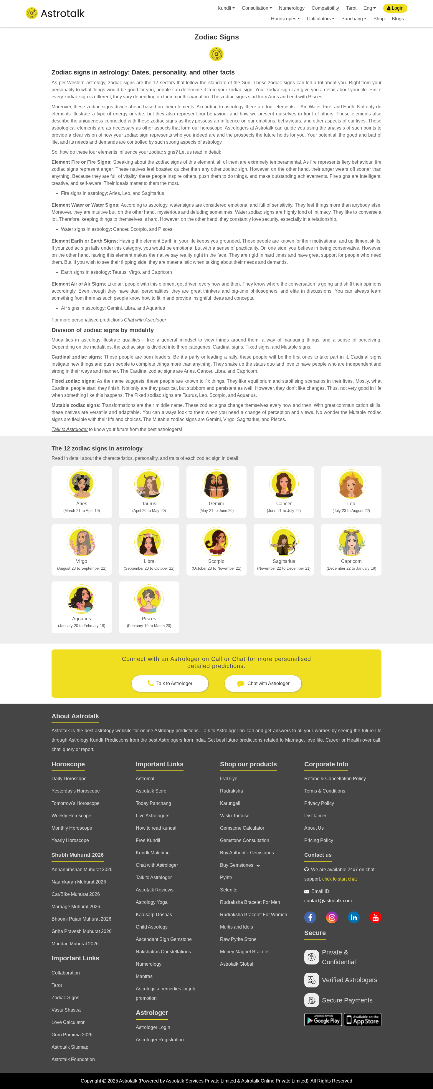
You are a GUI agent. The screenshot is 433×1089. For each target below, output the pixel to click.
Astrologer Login (153, 1027)
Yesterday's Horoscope (76, 790)
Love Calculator (68, 1022)
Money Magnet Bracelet (245, 951)
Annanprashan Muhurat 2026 (82, 869)
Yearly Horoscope (70, 840)
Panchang (352, 18)
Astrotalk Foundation (73, 1059)
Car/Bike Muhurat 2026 (76, 894)
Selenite (228, 889)
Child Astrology (152, 926)
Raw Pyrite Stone (238, 939)
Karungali (230, 803)
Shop (379, 18)
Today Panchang (153, 803)
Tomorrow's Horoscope (76, 803)
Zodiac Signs (65, 997)
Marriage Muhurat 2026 (76, 906)
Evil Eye (228, 778)
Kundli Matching (153, 852)
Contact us (318, 855)
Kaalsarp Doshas (154, 914)
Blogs (398, 18)
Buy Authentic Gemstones (247, 852)
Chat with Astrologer (145, 319)
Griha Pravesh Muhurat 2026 (82, 931)
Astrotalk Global (236, 964)
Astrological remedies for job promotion (165, 993)
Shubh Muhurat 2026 (78, 855)
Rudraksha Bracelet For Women (253, 914)
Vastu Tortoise (234, 815)
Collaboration (66, 972)
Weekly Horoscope (71, 815)
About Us (314, 828)
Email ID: (328, 896)
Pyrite (226, 877)
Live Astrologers (152, 815)
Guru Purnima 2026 (72, 1034)
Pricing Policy (318, 840)
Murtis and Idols (236, 926)
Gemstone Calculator (242, 828)
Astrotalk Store (151, 790)
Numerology (292, 8)
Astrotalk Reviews (154, 889)
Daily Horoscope (69, 778)
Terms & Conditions (324, 790)
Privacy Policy (319, 803)
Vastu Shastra (66, 1009)
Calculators (319, 18)
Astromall (146, 778)
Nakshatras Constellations (163, 951)
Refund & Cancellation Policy (335, 778)
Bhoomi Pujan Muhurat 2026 (81, 918)
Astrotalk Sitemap (70, 1047)
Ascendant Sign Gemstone (164, 939)
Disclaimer (315, 815)
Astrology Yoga (152, 902)
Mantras (144, 976)
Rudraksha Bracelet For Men (250, 902)
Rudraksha (231, 790)
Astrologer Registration (160, 1039)
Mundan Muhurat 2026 (75, 943)
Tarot (351, 8)
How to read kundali (157, 828)
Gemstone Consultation (244, 840)
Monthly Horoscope (72, 828)
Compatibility (325, 8)
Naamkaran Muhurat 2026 (79, 881)
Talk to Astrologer (70, 429)
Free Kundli (148, 840)
